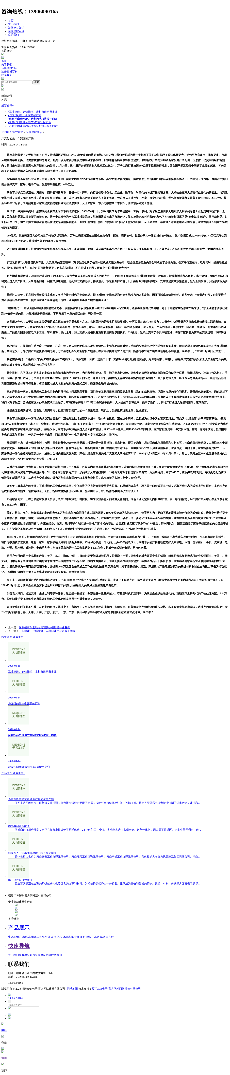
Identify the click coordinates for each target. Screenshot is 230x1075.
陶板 (102, 936)
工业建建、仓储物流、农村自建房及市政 (33, 111)
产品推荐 (13, 773)
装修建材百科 (16, 31)
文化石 (58, 936)
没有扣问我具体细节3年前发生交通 (29, 122)
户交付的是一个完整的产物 (24, 115)
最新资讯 (7, 105)
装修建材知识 (16, 27)
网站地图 (72, 988)
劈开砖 (49, 936)
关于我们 (13, 24)
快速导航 (19, 946)
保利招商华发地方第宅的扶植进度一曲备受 (44, 627)
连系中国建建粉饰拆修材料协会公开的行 (33, 125)
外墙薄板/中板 (71, 936)
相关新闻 (13, 637)
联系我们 (13, 34)
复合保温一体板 (89, 936)
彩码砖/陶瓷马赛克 (33, 936)
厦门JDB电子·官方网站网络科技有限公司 (116, 988)
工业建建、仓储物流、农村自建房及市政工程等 (47, 630)
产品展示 (19, 928)
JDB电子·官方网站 (12, 132)
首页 (10, 20)
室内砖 (110, 936)
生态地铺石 (15, 936)
